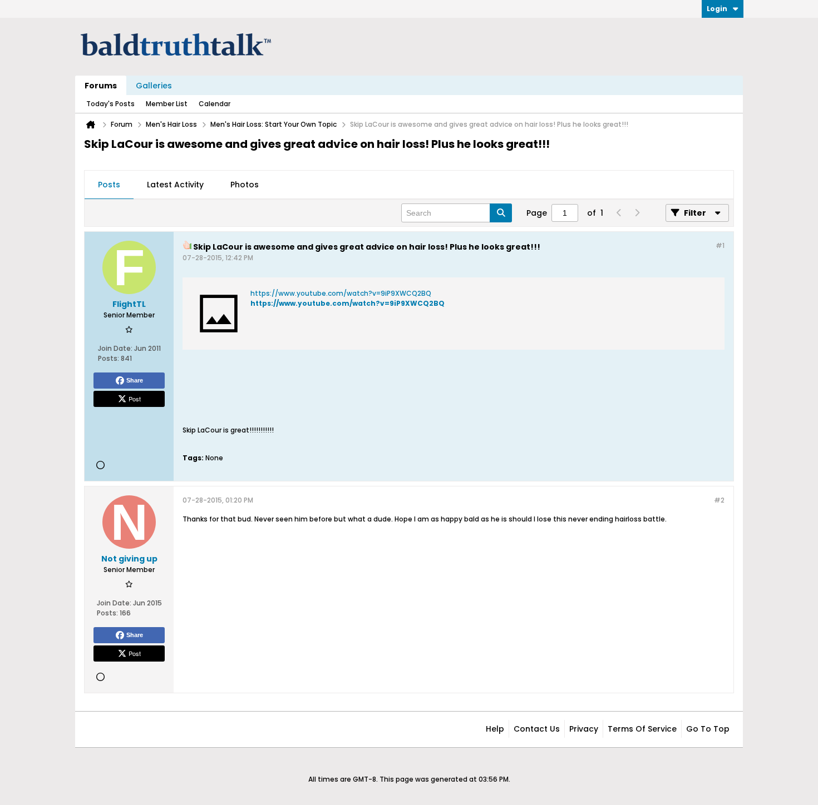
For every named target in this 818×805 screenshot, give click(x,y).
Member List (167, 103)
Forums (101, 85)
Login (717, 8)
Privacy (583, 728)
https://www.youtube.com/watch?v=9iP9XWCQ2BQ (340, 293)
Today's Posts (110, 103)
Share (134, 380)
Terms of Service (642, 728)
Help (495, 728)
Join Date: (115, 348)
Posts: (108, 358)
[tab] (109, 185)
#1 (720, 245)
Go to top (708, 728)
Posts (109, 184)
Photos (244, 184)
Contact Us (537, 728)
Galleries (154, 85)
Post (135, 398)
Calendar (214, 103)
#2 (719, 500)
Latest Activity (175, 184)
